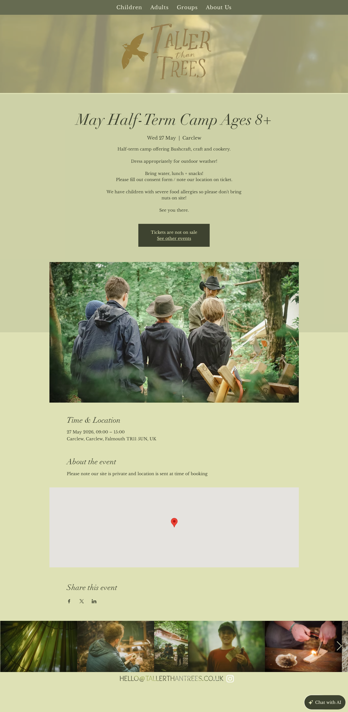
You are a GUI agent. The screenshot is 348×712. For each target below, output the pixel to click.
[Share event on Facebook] (69, 601)
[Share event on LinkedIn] (94, 601)
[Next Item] (339, 646)
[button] (129, 7)
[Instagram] (230, 678)
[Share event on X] (81, 601)
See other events (174, 238)
